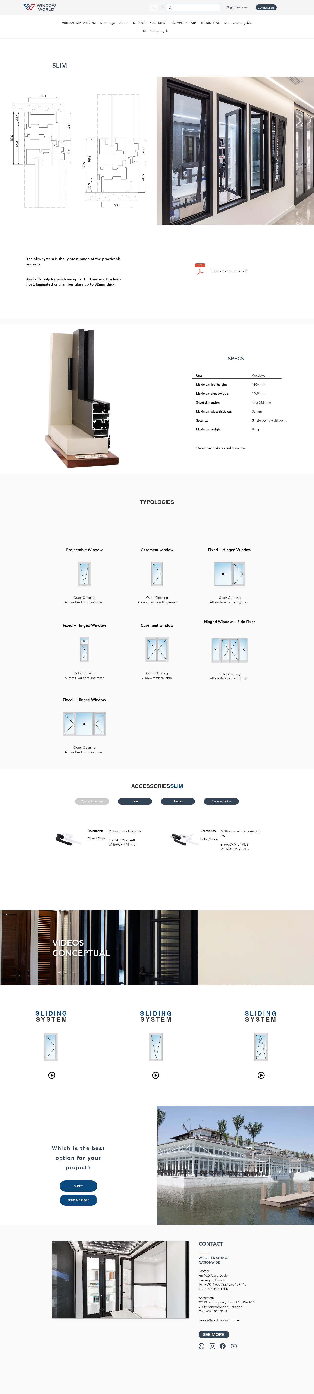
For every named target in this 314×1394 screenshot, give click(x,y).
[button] (238, 23)
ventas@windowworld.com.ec (220, 1320)
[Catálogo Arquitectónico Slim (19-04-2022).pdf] (200, 270)
